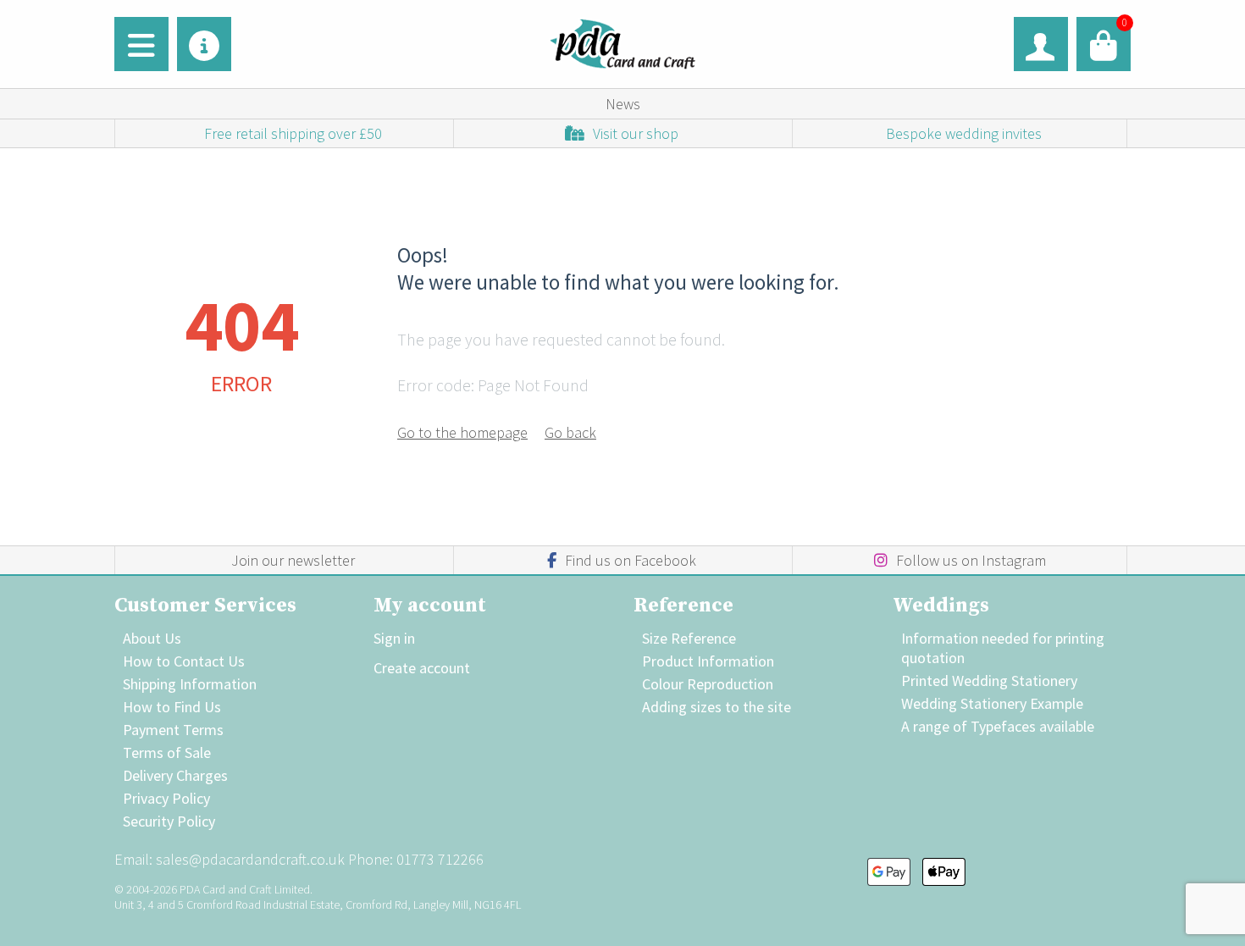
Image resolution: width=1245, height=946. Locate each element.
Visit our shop (635, 133)
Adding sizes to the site (716, 706)
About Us (152, 638)
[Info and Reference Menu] (204, 44)
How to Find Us (172, 706)
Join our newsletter (293, 560)
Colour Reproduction (707, 684)
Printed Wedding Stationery (989, 680)
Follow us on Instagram (971, 560)
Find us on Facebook (630, 560)
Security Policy (169, 821)
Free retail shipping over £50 (293, 133)
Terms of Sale (167, 752)
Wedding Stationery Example (992, 703)
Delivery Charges (175, 775)
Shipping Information (190, 684)
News (623, 103)
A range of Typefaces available (997, 726)
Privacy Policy (166, 798)
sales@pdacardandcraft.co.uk (250, 859)
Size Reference (689, 638)
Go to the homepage (462, 432)
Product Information (708, 661)
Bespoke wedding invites (964, 133)
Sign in (394, 638)
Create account (422, 668)
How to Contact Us (184, 661)
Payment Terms (173, 729)
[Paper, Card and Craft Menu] (141, 44)
